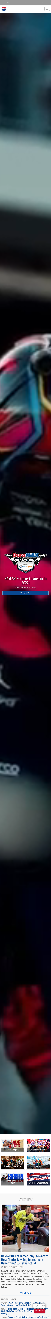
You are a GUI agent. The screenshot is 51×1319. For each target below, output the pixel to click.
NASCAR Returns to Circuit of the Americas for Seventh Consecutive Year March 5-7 (23, 1304)
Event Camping (13, 1150)
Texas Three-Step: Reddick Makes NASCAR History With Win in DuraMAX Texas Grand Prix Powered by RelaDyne (24, 1311)
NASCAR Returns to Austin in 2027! (25, 581)
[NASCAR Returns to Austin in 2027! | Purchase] (25, 562)
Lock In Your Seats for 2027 (13, 1182)
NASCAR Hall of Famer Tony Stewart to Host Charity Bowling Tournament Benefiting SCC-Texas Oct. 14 (24, 1260)
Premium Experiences (13, 1166)
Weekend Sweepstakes (38, 1183)
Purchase (26, 593)
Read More (26, 1293)
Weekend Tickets (38, 1150)
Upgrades (38, 1166)
